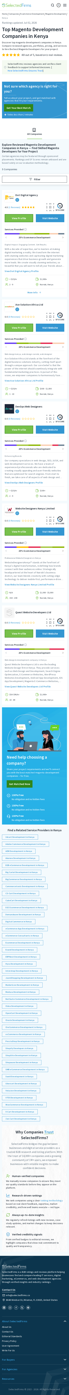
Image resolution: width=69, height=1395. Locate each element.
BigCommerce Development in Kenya (24, 879)
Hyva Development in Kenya (19, 964)
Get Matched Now (19, 784)
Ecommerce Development (32, 14)
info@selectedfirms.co (18, 1295)
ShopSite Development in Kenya (21, 1055)
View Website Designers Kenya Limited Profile (29, 584)
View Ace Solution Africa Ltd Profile (24, 380)
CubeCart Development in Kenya (21, 900)
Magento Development (56, 14)
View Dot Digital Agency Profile (22, 271)
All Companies (34, 133)
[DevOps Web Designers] (9, 409)
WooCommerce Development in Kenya (24, 1104)
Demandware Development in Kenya (23, 914)
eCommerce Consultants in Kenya (22, 935)
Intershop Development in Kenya (22, 971)
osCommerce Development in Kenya (23, 1034)
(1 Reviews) (14, 207)
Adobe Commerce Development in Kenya (26, 844)
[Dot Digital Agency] (9, 197)
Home (5, 14)
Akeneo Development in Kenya (21, 858)
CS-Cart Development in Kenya (21, 893)
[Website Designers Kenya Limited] (9, 510)
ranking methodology (52, 1200)
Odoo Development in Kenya (19, 1006)
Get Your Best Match (19, 108)
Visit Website (50, 218)
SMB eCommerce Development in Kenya (25, 1069)
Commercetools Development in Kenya (25, 886)
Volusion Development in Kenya (21, 1090)
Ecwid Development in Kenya (20, 949)
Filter (37, 179)
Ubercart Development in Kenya (21, 1083)
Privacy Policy (9, 1341)
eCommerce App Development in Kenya (25, 928)
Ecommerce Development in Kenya (23, 942)
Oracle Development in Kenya (20, 1020)
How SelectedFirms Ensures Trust (25, 70)
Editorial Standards (12, 1336)
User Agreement (10, 1345)
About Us (6, 1326)
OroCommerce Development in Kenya (24, 1027)
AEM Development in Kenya (19, 851)
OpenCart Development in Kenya (22, 1013)
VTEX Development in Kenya (19, 1097)
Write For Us (8, 1350)
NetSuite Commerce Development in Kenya (27, 999)
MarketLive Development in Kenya (22, 985)
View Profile (19, 218)
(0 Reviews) (14, 316)
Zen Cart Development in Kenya (21, 1118)
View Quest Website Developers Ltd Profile (28, 686)
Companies (14, 14)
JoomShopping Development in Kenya (24, 978)
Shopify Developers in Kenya (19, 1048)
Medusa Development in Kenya (21, 992)
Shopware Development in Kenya (22, 1062)
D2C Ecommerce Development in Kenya (25, 907)
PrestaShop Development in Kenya (23, 1041)
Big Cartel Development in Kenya (22, 872)
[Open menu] (64, 5)
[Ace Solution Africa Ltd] (9, 307)
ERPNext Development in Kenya (21, 956)
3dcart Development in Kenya (20, 837)
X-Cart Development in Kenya (20, 1111)
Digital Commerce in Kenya (19, 921)
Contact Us (7, 1331)
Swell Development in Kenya (19, 1076)
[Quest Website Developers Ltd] (9, 612)
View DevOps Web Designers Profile (24, 482)
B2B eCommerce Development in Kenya (25, 865)
